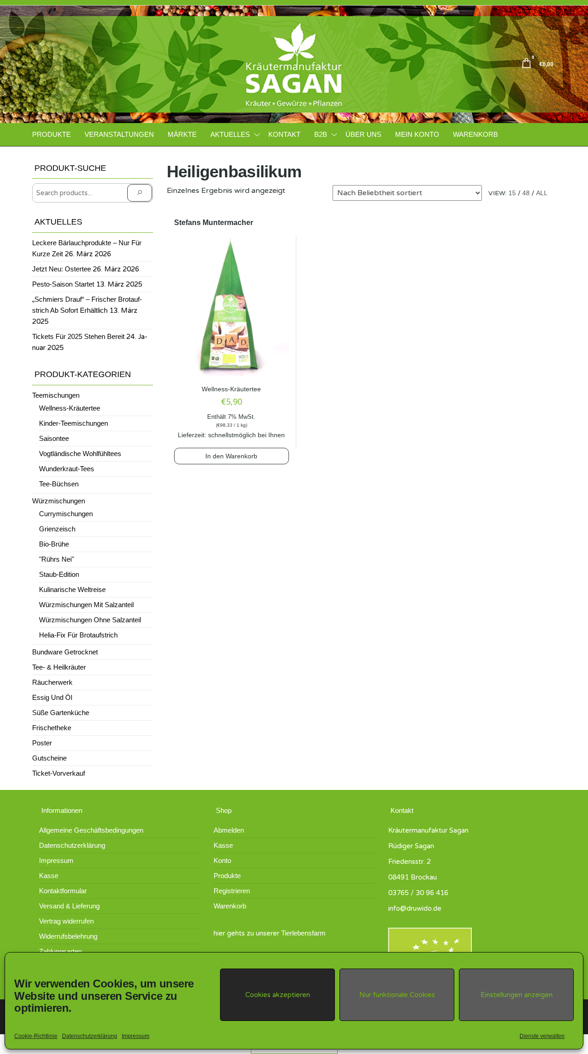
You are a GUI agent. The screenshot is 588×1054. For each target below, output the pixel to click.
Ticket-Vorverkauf (58, 773)
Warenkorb (475, 134)
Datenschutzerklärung (89, 1036)
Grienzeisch (57, 529)
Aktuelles (230, 134)
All (542, 193)
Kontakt (284, 134)
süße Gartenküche (60, 712)
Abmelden (229, 830)
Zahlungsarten (60, 951)
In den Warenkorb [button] (231, 456)
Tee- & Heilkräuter (59, 667)
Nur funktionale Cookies (397, 995)
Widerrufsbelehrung (68, 936)
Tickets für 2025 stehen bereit (78, 336)
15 (512, 193)
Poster (42, 743)
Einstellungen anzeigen (517, 995)
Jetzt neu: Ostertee (61, 269)
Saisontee (54, 438)
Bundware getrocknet (65, 652)
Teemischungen (55, 395)
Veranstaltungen (119, 134)
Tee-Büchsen (59, 484)
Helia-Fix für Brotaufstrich (78, 635)
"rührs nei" (56, 559)
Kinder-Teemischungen (73, 423)
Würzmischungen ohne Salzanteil (90, 620)
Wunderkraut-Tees (66, 469)
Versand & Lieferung (69, 906)
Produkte (51, 134)
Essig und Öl (52, 697)
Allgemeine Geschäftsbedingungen (91, 830)
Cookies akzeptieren (277, 995)
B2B (320, 134)
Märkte (182, 134)
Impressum (135, 1036)
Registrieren (232, 891)
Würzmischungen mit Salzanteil (86, 605)
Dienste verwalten (542, 1036)
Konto (222, 860)
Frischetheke (51, 728)
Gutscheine (49, 758)
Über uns (363, 134)
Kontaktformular (63, 891)
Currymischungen (66, 514)
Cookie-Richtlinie (35, 1036)
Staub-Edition (59, 574)
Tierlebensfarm (303, 933)
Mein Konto (417, 134)
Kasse (48, 875)
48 (526, 193)
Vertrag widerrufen (66, 921)
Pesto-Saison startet (63, 284)
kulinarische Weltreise (72, 589)
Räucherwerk (52, 682)
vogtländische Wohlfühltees (80, 453)
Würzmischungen (58, 501)
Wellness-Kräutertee (231, 389)
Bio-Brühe (54, 544)
